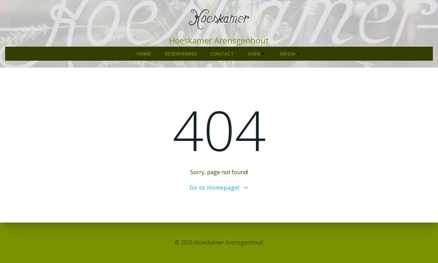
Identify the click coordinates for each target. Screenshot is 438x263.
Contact (222, 53)
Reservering (181, 53)
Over (254, 53)
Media (287, 53)
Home (144, 53)
